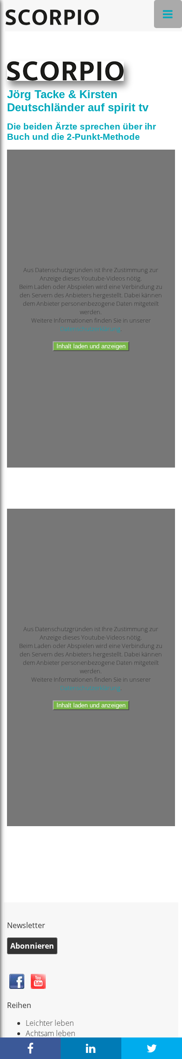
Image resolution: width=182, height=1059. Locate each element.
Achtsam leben (50, 1033)
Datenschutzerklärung (90, 328)
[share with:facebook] (30, 1048)
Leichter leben (50, 1023)
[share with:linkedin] (91, 1048)
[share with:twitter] (151, 1048)
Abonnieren (32, 946)
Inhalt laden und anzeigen (91, 346)
